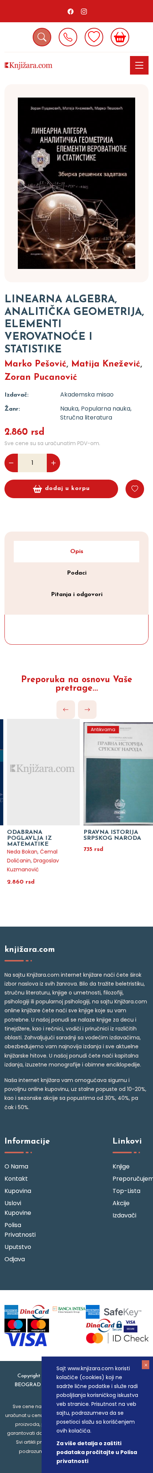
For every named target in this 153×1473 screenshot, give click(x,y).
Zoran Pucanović (40, 377)
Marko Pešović (35, 364)
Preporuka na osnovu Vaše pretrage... (76, 684)
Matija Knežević (105, 364)
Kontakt (16, 1178)
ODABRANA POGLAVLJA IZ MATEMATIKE (24, 838)
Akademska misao (87, 394)
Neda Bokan (17, 851)
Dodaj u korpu (67, 488)
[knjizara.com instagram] (84, 11)
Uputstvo (17, 1247)
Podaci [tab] (77, 573)
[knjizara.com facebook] (71, 11)
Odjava (14, 1259)
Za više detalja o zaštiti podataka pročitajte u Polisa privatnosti (96, 1452)
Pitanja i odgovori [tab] (76, 595)
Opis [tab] (76, 552)
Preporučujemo (131, 1178)
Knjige (121, 1166)
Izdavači (124, 1215)
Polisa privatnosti (20, 1230)
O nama (16, 1166)
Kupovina (17, 1191)
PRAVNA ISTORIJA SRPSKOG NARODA (107, 835)
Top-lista (126, 1191)
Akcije (121, 1203)
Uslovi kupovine (17, 1208)
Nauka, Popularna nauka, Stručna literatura (95, 413)
